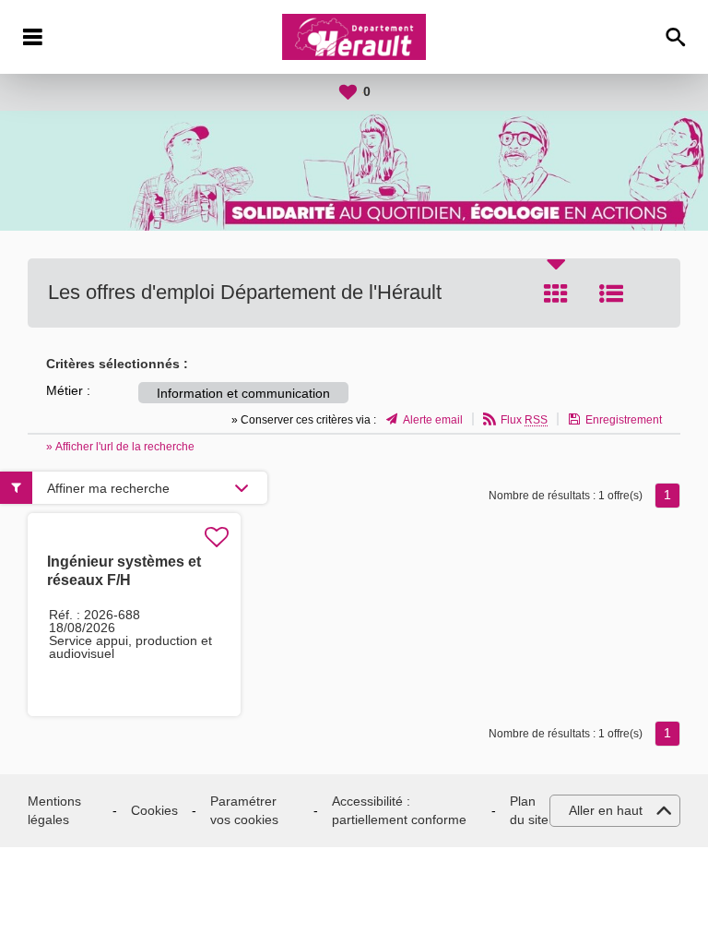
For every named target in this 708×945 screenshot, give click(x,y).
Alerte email (433, 419)
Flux (524, 419)
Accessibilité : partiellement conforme (399, 810)
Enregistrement (623, 419)
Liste (611, 293)
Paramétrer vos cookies (244, 810)
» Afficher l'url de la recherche (120, 446)
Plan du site (529, 810)
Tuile (556, 293)
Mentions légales (54, 810)
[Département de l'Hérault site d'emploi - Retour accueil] (353, 37)
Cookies (154, 810)
